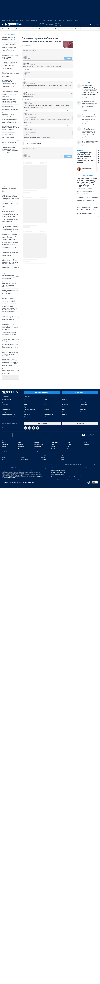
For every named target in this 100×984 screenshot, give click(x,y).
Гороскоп (50, 20)
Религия (64, 414)
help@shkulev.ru (11, 477)
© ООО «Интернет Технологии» (26, 482)
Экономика (83, 409)
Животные (27, 414)
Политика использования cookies (58, 472)
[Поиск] (90, 24)
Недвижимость (6, 20)
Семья (64, 417)
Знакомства (15, 20)
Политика (65, 404)
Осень (64, 402)
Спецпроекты (84, 412)
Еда (25, 412)
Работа (64, 409)
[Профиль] (97, 24)
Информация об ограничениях (58, 470)
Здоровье (26, 417)
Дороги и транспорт (29, 409)
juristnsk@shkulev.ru (37, 476)
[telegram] (25, 428)
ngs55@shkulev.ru (19, 475)
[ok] (37, 428)
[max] (33, 428)
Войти (29, 58)
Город (25, 407)
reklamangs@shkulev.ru (56, 465)
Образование (48, 417)
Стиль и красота (84, 402)
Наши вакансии (6, 409)
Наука (46, 412)
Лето (45, 407)
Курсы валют (57, 20)
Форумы (28, 20)
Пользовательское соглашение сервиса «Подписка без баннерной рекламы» (68, 476)
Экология (82, 407)
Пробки (50, 24)
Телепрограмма (36, 20)
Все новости (10, 35)
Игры (76, 20)
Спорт (81, 399)
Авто (25, 399)
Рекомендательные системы (57, 474)
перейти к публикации (31, 34)
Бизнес (26, 402)
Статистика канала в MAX (9, 417)
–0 (71, 69)
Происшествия (66, 407)
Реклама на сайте (6, 399)
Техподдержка (5, 412)
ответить (26, 69)
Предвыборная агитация (8, 414)
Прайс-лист (5, 402)
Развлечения (66, 412)
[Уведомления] (94, 24)
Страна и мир (83, 404)
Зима (45, 399)
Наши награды (6, 407)
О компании (5, 404)
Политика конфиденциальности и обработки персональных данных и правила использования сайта (73, 479)
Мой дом (46, 409)
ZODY (64, 20)
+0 (67, 69)
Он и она (64, 399)
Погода (22, 20)
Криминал (47, 402)
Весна (25, 404)
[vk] (29, 428)
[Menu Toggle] (2, 24)
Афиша (44, 20)
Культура (46, 404)
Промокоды (70, 20)
